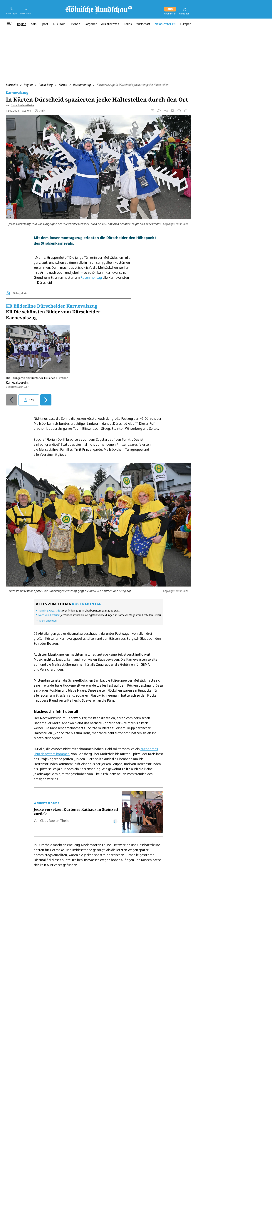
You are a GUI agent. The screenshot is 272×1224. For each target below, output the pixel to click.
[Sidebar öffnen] (9, 24)
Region (28, 85)
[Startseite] (98, 9)
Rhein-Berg (46, 85)
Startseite (12, 85)
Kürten (63, 85)
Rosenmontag (82, 85)
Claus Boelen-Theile (22, 105)
